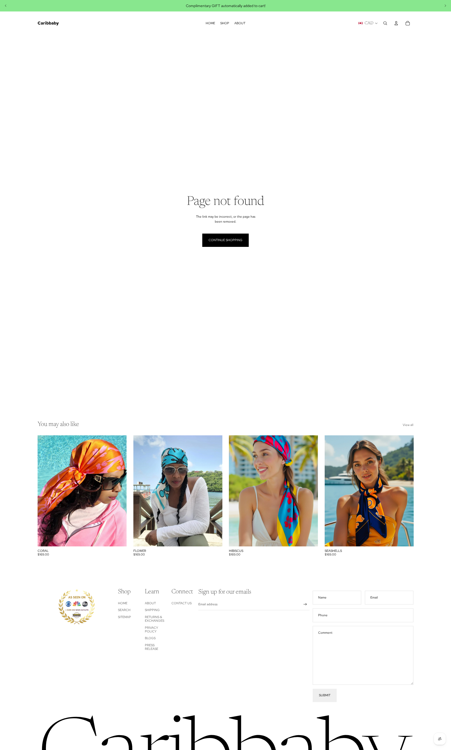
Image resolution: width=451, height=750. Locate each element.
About (150, 603)
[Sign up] (305, 604)
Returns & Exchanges (154, 619)
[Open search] (385, 23)
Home (122, 603)
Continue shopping (225, 240)
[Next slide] (445, 5)
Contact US (181, 603)
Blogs (150, 638)
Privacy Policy (151, 629)
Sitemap (124, 617)
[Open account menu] (396, 23)
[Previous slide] (5, 5)
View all (408, 425)
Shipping (152, 610)
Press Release (151, 647)
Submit (324, 695)
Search (124, 610)
